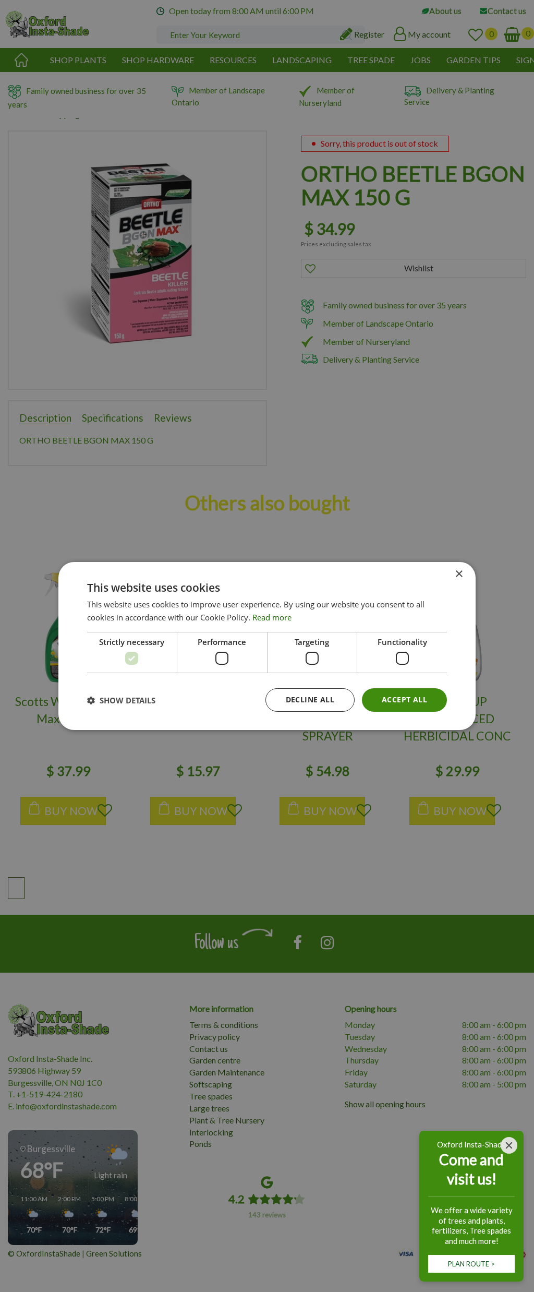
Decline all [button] (310, 699)
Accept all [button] (404, 699)
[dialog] (267, 646)
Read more (272, 617)
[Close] (509, 1145)
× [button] (459, 574)
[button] (121, 700)
